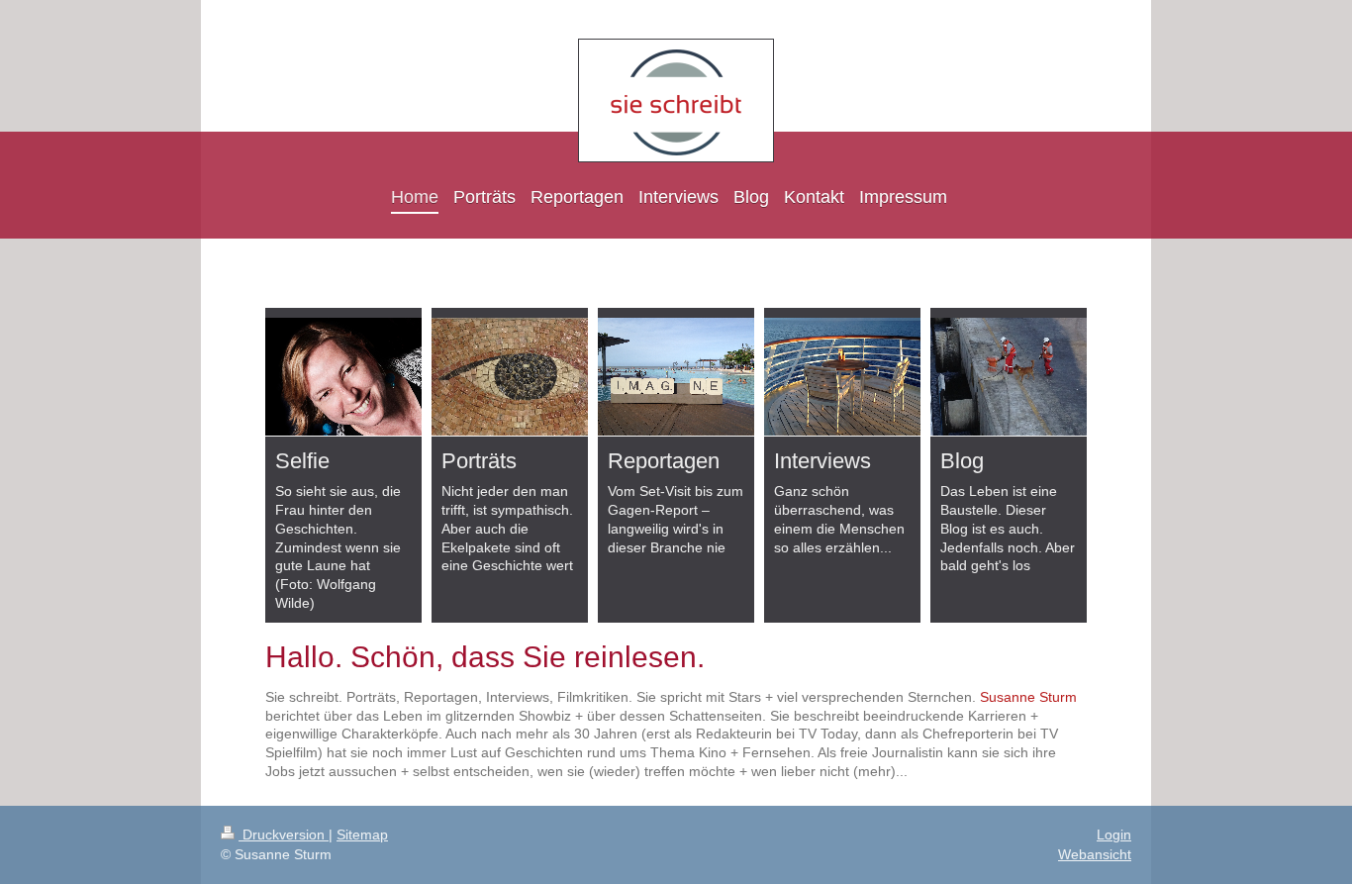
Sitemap (362, 834)
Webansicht (1094, 854)
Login (1114, 834)
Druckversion (284, 834)
